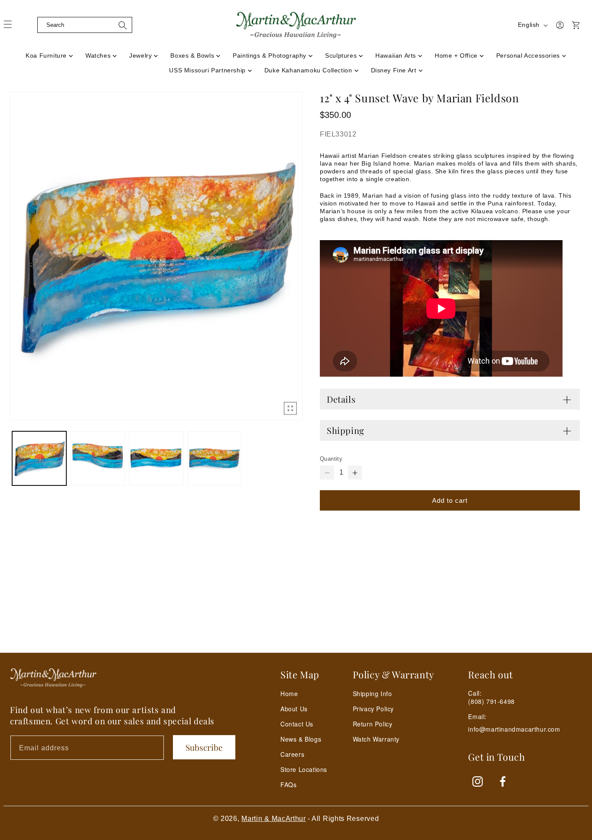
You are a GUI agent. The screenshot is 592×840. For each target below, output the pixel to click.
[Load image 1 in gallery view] (39, 458)
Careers (292, 754)
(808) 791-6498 (491, 701)
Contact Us (296, 724)
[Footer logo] (53, 677)
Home (289, 693)
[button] (30, 25)
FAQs (288, 784)
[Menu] (13, 27)
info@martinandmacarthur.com (514, 729)
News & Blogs (300, 739)
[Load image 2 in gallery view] (98, 458)
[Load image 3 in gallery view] (156, 458)
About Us (294, 708)
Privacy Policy (373, 708)
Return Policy (373, 724)
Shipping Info (372, 693)
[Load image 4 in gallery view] (215, 458)
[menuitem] (49, 52)
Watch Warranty (376, 739)
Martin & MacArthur (273, 818)
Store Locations (303, 769)
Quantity (331, 459)
